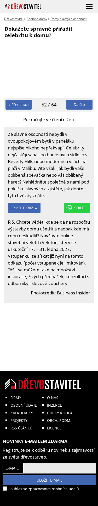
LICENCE (54, 428)
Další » (79, 104)
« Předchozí (19, 104)
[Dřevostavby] (23, 6)
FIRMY (15, 397)
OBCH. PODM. (59, 420)
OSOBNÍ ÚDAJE (23, 405)
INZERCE (54, 405)
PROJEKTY (18, 420)
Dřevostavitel (14, 19)
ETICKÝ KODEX (59, 412)
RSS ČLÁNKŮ (21, 428)
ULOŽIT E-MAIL (49, 480)
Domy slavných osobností (68, 19)
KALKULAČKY (21, 412)
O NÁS (52, 397)
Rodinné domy (37, 19)
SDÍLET (80, 207)
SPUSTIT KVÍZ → (24, 207)
